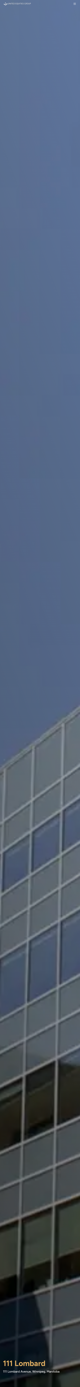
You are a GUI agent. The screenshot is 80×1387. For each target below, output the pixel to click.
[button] (74, 4)
